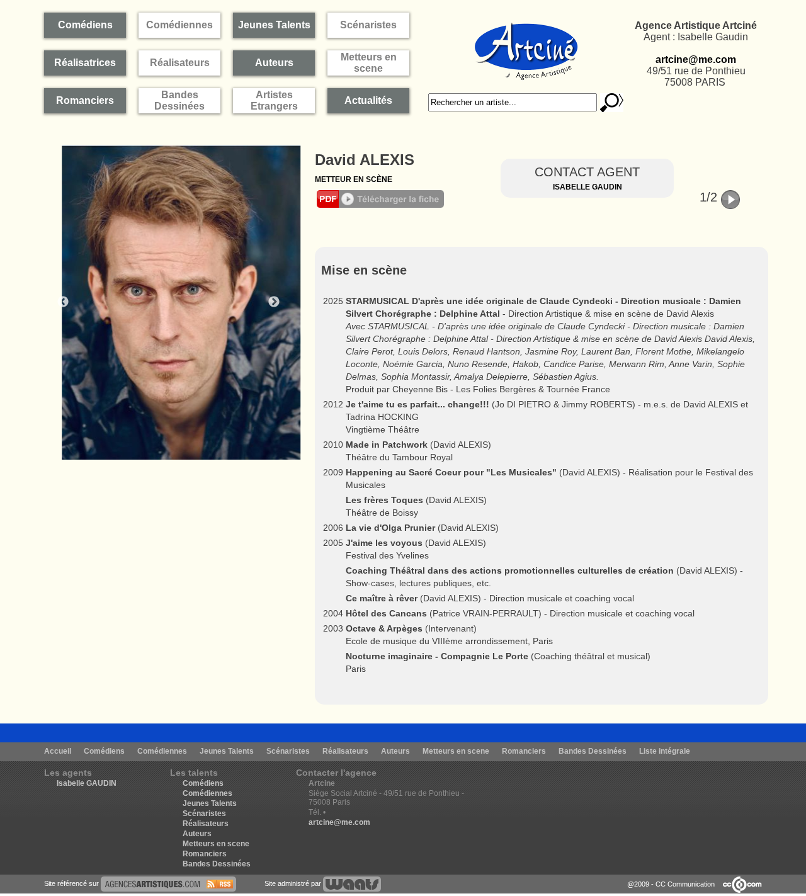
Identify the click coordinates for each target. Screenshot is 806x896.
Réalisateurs (345, 751)
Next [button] (274, 302)
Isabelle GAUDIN (86, 783)
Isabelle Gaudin (587, 187)
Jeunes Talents (227, 751)
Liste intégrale (664, 751)
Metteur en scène (353, 179)
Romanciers (524, 751)
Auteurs (395, 751)
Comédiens (104, 751)
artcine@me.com (696, 59)
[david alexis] (168, 883)
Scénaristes (288, 751)
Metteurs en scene (456, 751)
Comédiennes (162, 751)
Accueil (57, 751)
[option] (176, 302)
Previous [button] (63, 302)
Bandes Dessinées (593, 751)
